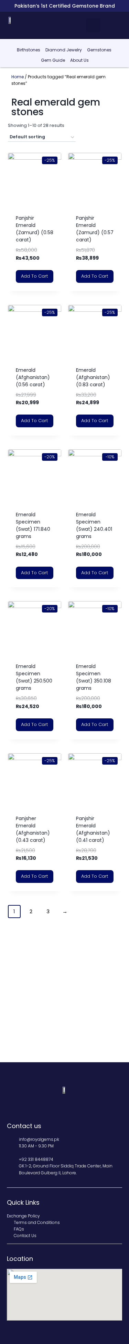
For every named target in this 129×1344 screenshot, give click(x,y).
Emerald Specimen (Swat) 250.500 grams (34, 677)
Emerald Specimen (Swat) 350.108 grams (93, 677)
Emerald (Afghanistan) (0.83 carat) (93, 377)
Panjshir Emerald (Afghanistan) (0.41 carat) (93, 829)
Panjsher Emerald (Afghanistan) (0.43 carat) (33, 829)
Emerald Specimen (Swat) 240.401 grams (94, 525)
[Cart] (119, 25)
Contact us (24, 1126)
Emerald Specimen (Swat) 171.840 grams (33, 525)
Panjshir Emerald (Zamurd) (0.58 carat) (34, 229)
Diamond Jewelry (63, 50)
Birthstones (28, 50)
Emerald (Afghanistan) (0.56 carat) (33, 377)
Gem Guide (53, 60)
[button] (93, 25)
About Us (79, 60)
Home (17, 77)
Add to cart (34, 276)
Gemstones (99, 50)
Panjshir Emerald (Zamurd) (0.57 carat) (95, 229)
